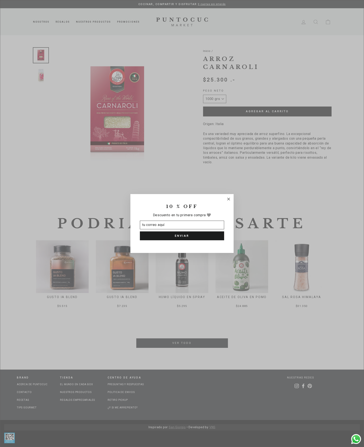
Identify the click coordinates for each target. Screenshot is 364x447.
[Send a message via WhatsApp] (356, 439)
